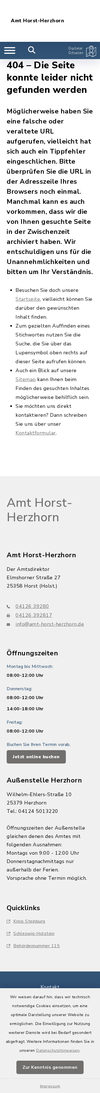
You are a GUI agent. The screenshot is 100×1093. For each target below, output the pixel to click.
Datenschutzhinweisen (57, 1050)
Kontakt (50, 987)
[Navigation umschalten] (9, 50)
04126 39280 (32, 606)
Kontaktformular (36, 433)
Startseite (28, 299)
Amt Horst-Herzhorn (37, 21)
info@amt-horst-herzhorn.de (50, 624)
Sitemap (26, 379)
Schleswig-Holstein (33, 933)
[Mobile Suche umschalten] (32, 50)
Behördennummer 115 (36, 946)
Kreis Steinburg (29, 921)
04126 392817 (34, 615)
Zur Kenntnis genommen (50, 1067)
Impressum (50, 1086)
